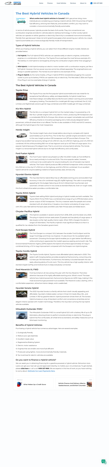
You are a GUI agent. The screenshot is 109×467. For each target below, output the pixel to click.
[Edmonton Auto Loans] (13, 3)
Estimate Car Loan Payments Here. (41, 371)
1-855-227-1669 (97, 3)
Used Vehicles (61, 3)
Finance (50, 3)
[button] (104, 462)
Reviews (73, 3)
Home (41, 3)
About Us (83, 3)
